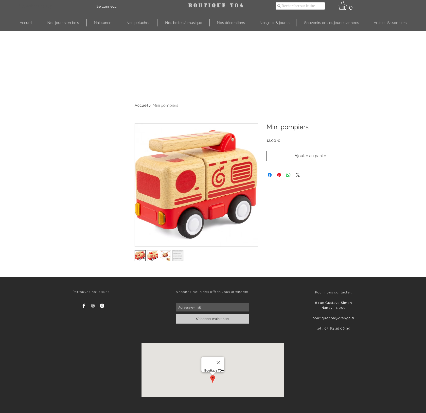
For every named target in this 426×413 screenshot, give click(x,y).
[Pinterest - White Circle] (102, 306)
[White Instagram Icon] (93, 306)
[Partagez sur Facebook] (270, 175)
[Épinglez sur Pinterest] (279, 175)
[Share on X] (298, 175)
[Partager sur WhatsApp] (288, 175)
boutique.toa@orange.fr (334, 318)
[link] (347, 5)
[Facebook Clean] (84, 306)
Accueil (141, 105)
